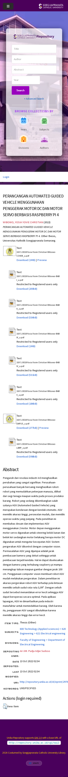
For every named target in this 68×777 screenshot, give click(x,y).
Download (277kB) (26, 428)
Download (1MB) (25, 260)
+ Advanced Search (34, 98)
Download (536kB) (26, 317)
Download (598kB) (26, 456)
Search (20, 90)
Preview (42, 260)
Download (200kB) (26, 288)
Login (6, 177)
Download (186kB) (26, 403)
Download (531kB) (26, 375)
